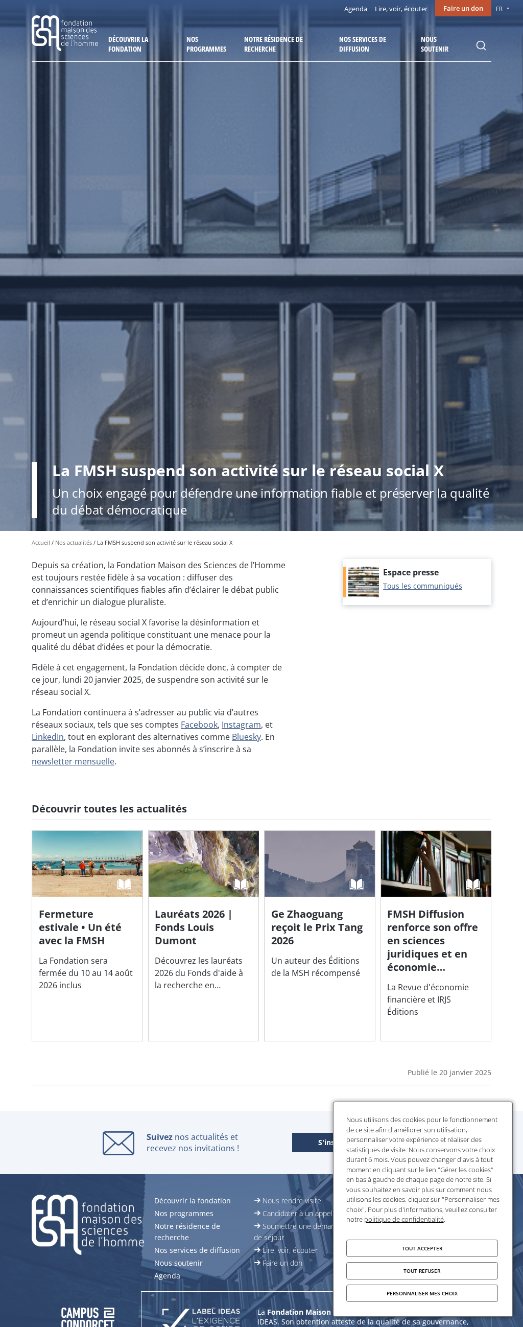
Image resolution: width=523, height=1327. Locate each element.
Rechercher (481, 45)
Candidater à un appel (297, 1213)
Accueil (41, 542)
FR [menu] (499, 8)
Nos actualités (73, 542)
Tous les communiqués (422, 586)
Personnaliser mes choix (422, 1293)
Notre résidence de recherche (273, 44)
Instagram (241, 724)
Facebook (199, 724)
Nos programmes (206, 44)
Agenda (355, 8)
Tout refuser (421, 1270)
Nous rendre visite (292, 1200)
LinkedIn (48, 736)
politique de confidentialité (404, 1219)
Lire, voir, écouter (401, 8)
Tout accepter (422, 1248)
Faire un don (463, 8)
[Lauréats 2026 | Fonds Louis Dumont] (204, 935)
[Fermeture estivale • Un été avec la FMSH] (87, 935)
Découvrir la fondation (128, 44)
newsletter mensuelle (73, 761)
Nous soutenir (434, 44)
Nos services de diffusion (362, 44)
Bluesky (246, 736)
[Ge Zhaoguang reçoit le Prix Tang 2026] (320, 935)
